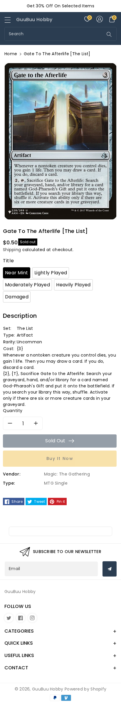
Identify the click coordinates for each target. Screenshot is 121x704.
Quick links (18, 643)
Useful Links (19, 655)
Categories (19, 631)
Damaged (16, 296)
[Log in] (99, 19)
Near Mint (16, 272)
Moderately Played (27, 284)
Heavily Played (73, 284)
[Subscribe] (109, 569)
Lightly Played (50, 272)
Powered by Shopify (85, 689)
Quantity (13, 411)
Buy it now (59, 458)
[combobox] (54, 34)
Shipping (12, 250)
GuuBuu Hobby (47, 689)
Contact (16, 667)
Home (10, 54)
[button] (10, 21)
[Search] (109, 34)
